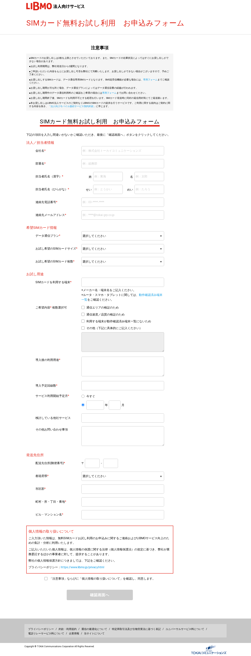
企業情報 (74, 633)
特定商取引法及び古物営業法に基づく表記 (136, 629)
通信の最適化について (94, 629)
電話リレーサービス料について (46, 633)
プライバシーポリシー (41, 629)
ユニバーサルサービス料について (185, 629)
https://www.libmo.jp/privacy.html (82, 567)
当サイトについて (94, 633)
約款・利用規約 (68, 629)
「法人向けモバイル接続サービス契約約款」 (72, 106)
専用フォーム (150, 79)
